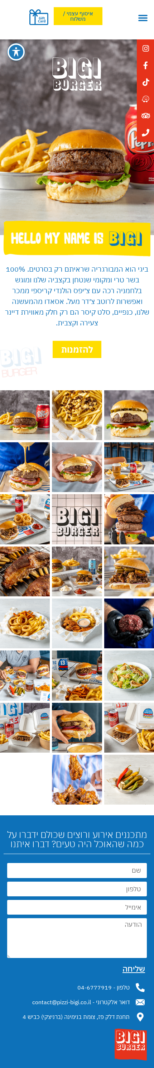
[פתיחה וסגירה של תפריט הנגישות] (16, 52)
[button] (142, 17)
